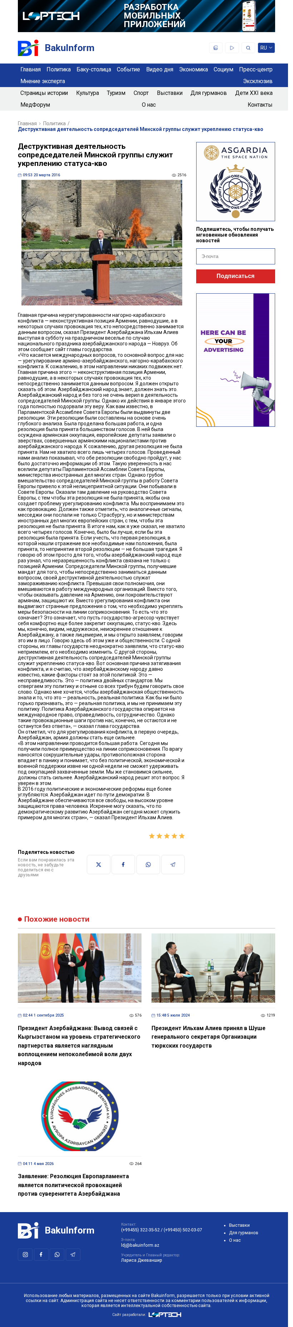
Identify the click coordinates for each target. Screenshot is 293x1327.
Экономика (193, 69)
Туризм (116, 93)
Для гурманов (208, 93)
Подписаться (235, 276)
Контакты (260, 104)
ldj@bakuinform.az (140, 1245)
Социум (223, 69)
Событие (128, 69)
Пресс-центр (256, 69)
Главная (30, 69)
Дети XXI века (254, 93)
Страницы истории (44, 93)
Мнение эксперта (42, 81)
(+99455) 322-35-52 (140, 1229)
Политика (58, 69)
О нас (149, 104)
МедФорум (35, 104)
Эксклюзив (258, 81)
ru (263, 49)
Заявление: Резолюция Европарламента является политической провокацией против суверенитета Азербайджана (73, 1185)
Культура (87, 93)
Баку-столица (93, 69)
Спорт (141, 93)
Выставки (170, 93)
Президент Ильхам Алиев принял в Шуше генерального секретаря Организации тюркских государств (208, 1037)
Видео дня (159, 69)
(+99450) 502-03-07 (183, 1229)
